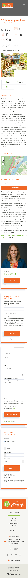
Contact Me (12, 281)
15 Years (13, 441)
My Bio (5, 284)
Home (2, 235)
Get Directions (14, 187)
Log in (12, 560)
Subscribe (12, 333)
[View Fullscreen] (3, 164)
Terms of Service (10, 421)
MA (13, 235)
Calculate (12, 468)
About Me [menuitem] (14, 521)
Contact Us (8, 348)
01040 (4, 238)
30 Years (7, 441)
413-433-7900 (10, 274)
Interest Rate (7, 458)
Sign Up (17, 560)
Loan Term (6, 438)
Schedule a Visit (19, 348)
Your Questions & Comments (11, 378)
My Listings (6, 276)
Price (5, 446)
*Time (5, 372)
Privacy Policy (15, 327)
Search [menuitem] (14, 518)
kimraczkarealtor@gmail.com (15, 541)
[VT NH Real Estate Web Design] (14, 574)
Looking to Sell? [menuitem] (14, 523)
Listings (8, 235)
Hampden (18, 235)
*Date (5, 365)
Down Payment (7, 452)
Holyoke (24, 235)
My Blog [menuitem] (14, 525)
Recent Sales (12, 276)
